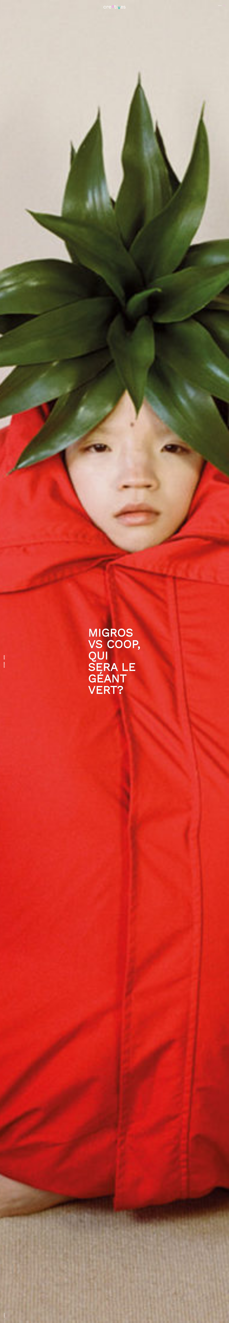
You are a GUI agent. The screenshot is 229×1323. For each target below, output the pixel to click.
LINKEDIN (4, 657)
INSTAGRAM (4, 665)
